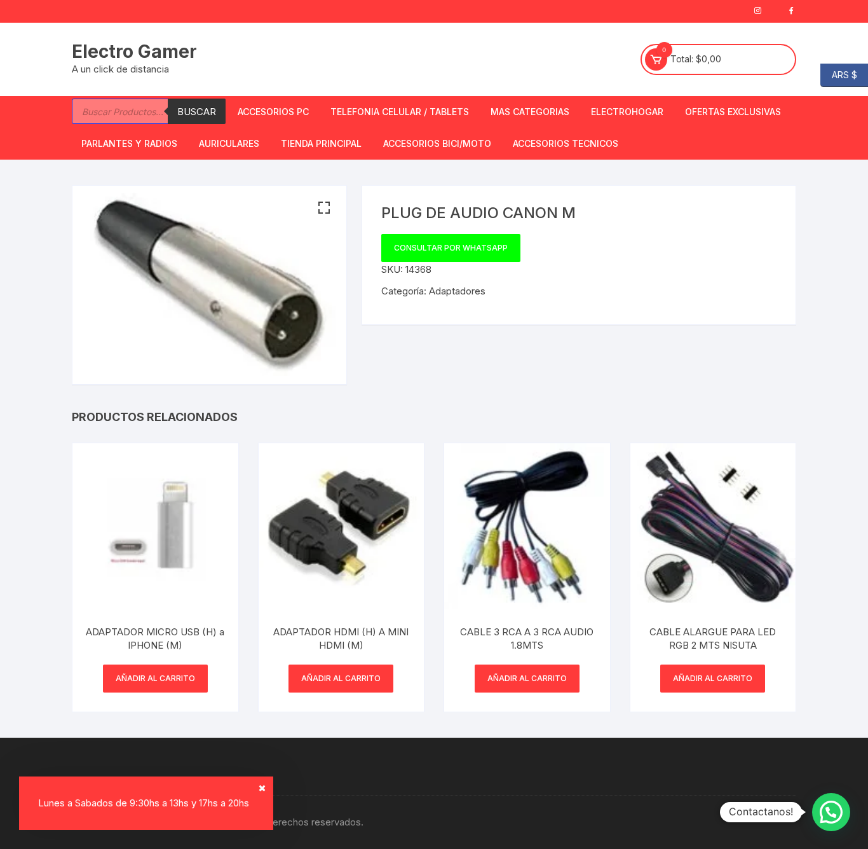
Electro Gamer (134, 51)
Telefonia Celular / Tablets (399, 111)
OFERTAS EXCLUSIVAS (733, 111)
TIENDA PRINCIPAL (321, 143)
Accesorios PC (273, 111)
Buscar (196, 112)
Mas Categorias (530, 111)
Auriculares (229, 143)
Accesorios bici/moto (437, 143)
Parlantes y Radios (129, 143)
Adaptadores (457, 291)
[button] (324, 207)
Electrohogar (627, 111)
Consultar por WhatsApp (451, 247)
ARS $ (838, 74)
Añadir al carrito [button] (155, 678)
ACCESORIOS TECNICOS (565, 143)
